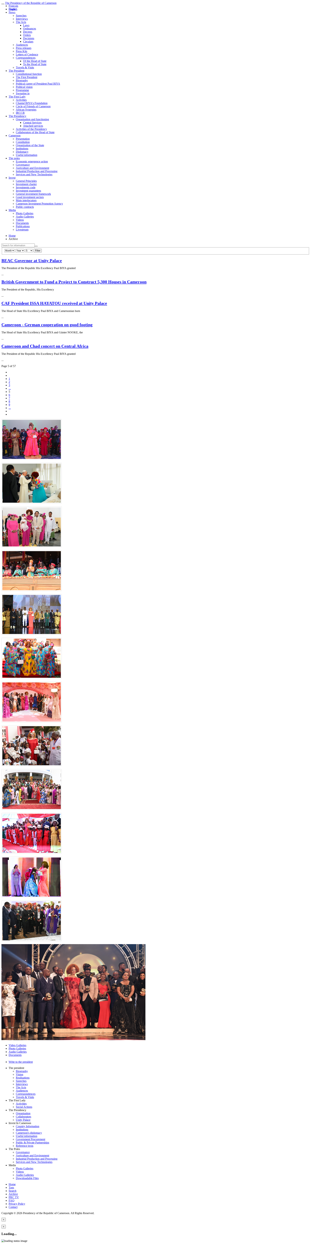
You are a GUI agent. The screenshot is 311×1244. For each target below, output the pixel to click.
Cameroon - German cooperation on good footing (47, 324)
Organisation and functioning (32, 119)
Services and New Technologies (34, 174)
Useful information (26, 155)
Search (12, 1190)
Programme (22, 90)
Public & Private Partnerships (32, 1142)
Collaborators (23, 1116)
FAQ (11, 1200)
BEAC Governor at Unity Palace (31, 260)
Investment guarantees (28, 190)
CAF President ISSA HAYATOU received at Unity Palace (54, 303)
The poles (14, 158)
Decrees (27, 31)
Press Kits (21, 51)
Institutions (22, 148)
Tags (11, 1187)
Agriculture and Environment (32, 167)
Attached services (33, 125)
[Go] (36, 246)
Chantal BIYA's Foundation (32, 103)
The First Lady (17, 96)
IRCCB (20, 112)
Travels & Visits (25, 67)
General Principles (26, 180)
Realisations (23, 1077)
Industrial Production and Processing (36, 171)
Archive (13, 1194)
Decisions (28, 38)
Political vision (24, 86)
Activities (21, 99)
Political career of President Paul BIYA (38, 83)
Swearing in (23, 93)
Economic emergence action (32, 161)
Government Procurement (30, 1139)
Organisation (23, 1113)
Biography (22, 80)
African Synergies (26, 109)
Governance (23, 164)
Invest (12, 177)
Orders (27, 35)
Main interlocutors (26, 200)
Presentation (23, 138)
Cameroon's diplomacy (29, 1132)
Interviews (22, 18)
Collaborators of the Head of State (35, 132)
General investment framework (33, 193)
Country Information (27, 1126)
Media (12, 210)
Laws (26, 25)
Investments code (25, 187)
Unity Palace (23, 1119)
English (13, 9)
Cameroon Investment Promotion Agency (39, 203)
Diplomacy (22, 151)
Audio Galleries (25, 216)
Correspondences (25, 57)
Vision (19, 1074)
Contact (13, 1207)
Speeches (21, 15)
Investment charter (26, 184)
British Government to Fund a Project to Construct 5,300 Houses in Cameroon (74, 282)
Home (12, 235)
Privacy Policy (17, 1203)
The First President (26, 77)
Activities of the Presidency (31, 129)
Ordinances (29, 28)
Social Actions (24, 1106)
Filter (37, 250)
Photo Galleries (24, 213)
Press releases (23, 48)
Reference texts (24, 1145)
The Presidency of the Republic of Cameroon (31, 3)
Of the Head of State (34, 60)
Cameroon (15, 135)
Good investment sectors (30, 197)
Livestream (22, 229)
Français (13, 5)
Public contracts (25, 206)
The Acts (21, 22)
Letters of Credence (27, 54)
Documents (22, 223)
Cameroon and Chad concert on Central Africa (44, 346)
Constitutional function (29, 73)
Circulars (28, 41)
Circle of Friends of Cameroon (33, 106)
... (10, 388)
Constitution (23, 142)
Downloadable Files (27, 1178)
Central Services (32, 122)
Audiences (22, 44)
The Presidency (17, 116)
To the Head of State (34, 64)
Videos (20, 219)
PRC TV (14, 1197)
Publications (23, 226)
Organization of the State (30, 145)
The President (16, 70)
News (12, 12)
